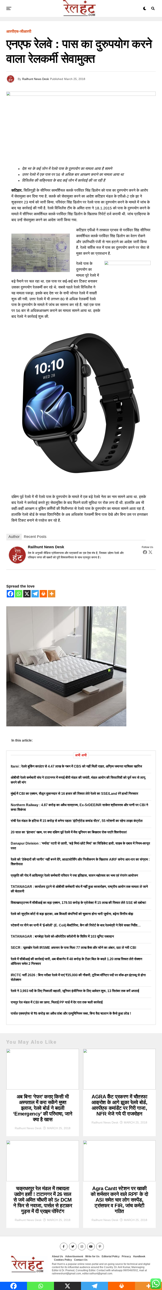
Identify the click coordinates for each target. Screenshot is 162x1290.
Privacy (126, 1256)
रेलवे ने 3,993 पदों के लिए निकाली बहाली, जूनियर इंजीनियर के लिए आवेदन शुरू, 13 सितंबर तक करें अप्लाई (75, 991)
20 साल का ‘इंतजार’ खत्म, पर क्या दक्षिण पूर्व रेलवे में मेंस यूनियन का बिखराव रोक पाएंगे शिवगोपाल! (69, 832)
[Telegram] (35, 593)
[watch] (81, 476)
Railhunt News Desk (35, 79)
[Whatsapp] (18, 593)
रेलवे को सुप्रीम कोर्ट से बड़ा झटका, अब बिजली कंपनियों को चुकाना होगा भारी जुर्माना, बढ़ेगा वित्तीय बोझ (72, 914)
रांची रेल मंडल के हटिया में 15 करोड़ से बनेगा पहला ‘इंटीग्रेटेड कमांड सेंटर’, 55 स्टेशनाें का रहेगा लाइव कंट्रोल (77, 821)
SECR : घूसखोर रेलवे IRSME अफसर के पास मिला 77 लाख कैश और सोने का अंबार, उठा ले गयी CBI (73, 947)
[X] (27, 593)
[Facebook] (144, 552)
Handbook (139, 1256)
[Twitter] (150, 552)
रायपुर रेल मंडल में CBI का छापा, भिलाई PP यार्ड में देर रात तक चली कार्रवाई (57, 1002)
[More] (51, 593)
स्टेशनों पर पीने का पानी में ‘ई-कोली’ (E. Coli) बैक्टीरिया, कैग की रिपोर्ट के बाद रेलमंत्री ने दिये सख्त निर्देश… (76, 925)
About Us (57, 1256)
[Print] (43, 593)
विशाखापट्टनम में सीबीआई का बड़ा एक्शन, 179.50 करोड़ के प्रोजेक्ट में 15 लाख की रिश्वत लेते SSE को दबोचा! (78, 902)
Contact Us (81, 1259)
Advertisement (74, 1256)
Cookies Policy (63, 1259)
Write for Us (92, 1256)
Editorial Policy (111, 1256)
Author (14, 537)
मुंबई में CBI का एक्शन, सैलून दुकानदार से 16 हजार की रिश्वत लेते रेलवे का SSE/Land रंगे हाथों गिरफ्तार (74, 793)
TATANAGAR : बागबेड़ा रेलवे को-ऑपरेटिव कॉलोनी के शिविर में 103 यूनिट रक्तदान (62, 936)
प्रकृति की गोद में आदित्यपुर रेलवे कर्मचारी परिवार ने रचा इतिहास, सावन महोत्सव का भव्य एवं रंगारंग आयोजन (74, 875)
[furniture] (66, 725)
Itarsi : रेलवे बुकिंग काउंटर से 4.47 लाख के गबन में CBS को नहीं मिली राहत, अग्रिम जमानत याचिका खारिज (76, 766)
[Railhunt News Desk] (17, 562)
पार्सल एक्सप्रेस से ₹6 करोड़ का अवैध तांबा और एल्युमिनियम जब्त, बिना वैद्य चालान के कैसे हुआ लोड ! (71, 1013)
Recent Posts (35, 537)
